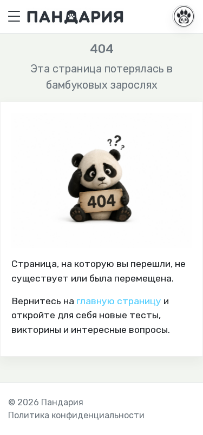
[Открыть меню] (14, 16)
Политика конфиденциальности (76, 415)
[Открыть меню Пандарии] (183, 16)
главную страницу (118, 301)
